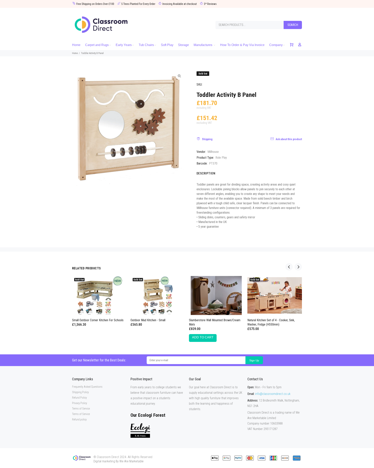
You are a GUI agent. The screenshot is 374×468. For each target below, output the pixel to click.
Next (298, 267)
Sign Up (254, 360)
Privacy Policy (79, 403)
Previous (289, 267)
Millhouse (213, 152)
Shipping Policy (80, 392)
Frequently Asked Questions (87, 386)
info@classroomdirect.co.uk (272, 394)
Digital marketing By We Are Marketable (119, 461)
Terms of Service (81, 408)
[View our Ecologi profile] (140, 430)
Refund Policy (79, 397)
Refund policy (79, 419)
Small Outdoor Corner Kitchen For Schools (97, 320)
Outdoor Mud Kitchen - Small (148, 320)
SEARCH (293, 25)
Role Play (221, 157)
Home (75, 53)
